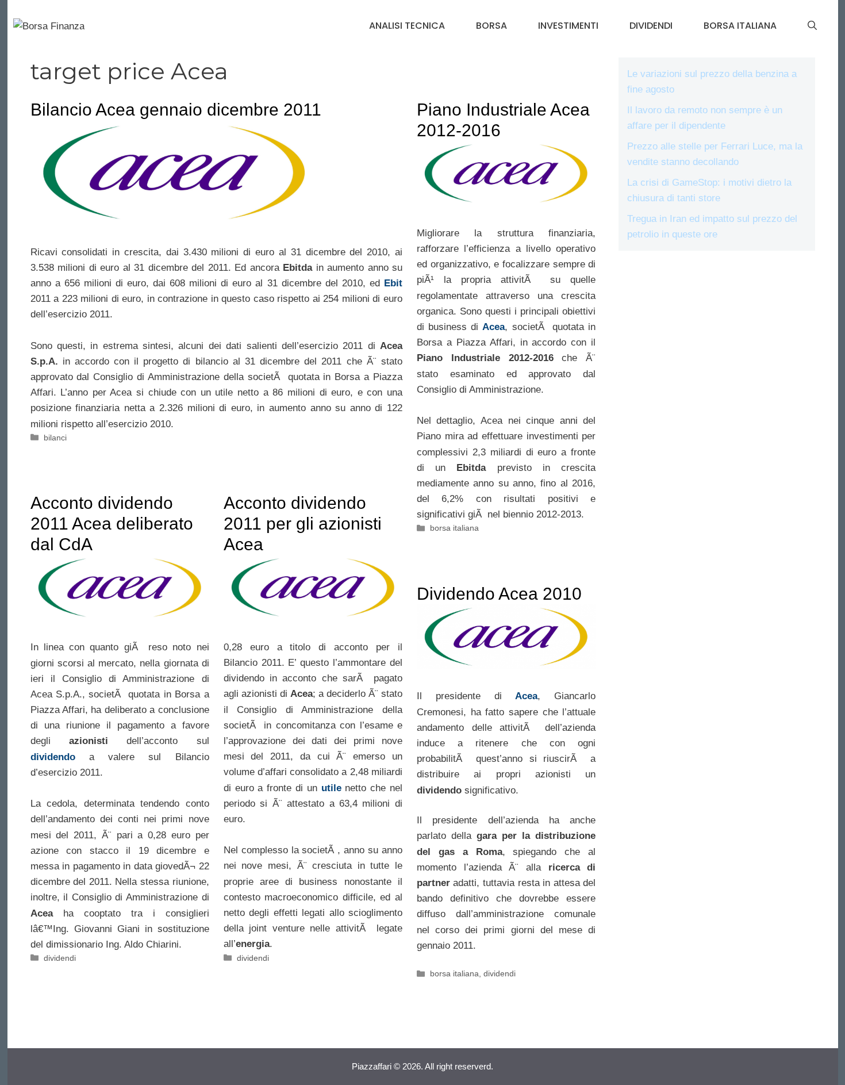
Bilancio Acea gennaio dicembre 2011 (175, 109)
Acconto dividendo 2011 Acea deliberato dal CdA (111, 523)
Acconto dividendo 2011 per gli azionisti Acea (303, 523)
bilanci (55, 437)
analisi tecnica (407, 25)
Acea (526, 696)
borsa (491, 25)
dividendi (651, 25)
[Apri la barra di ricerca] (812, 25)
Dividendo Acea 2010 (499, 593)
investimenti (568, 25)
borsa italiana (740, 25)
